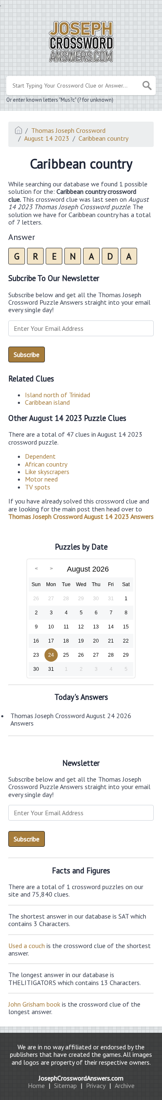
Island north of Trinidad (57, 395)
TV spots (37, 487)
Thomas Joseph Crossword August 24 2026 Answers (70, 719)
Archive (125, 1085)
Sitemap (65, 1085)
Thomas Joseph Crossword (68, 130)
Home (36, 1085)
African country (46, 464)
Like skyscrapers (47, 471)
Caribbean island (47, 402)
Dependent (40, 456)
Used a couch (26, 945)
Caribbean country (103, 138)
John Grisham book (34, 1004)
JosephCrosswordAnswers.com (81, 1078)
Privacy (96, 1085)
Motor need (41, 479)
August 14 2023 (46, 138)
